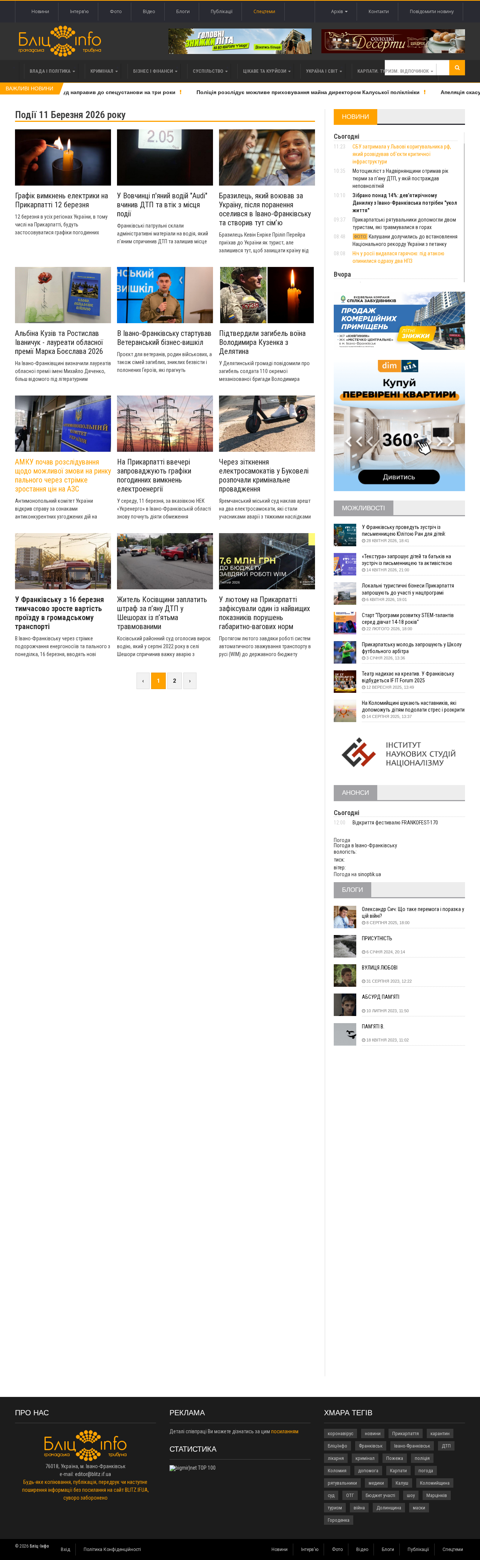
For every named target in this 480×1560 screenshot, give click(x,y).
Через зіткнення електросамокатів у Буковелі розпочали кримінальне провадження (264, 475)
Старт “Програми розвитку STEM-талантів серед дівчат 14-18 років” (408, 618)
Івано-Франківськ (412, 1446)
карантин (440, 1433)
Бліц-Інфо (337, 1446)
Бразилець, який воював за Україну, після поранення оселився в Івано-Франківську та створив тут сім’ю (265, 209)
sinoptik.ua (369, 874)
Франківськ (370, 1446)
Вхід (65, 1549)
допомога (368, 1470)
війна (359, 1508)
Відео (149, 11)
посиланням (284, 1431)
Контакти (379, 11)
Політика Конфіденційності (112, 1549)
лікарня (336, 1458)
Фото (116, 11)
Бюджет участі (380, 1495)
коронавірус (340, 1433)
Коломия (337, 1470)
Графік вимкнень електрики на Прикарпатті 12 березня (61, 200)
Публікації (221, 11)
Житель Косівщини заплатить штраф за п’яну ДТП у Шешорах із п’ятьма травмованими (162, 613)
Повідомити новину (432, 11)
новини (373, 1433)
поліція (422, 1458)
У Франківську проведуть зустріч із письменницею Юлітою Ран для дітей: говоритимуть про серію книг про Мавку (407, 530)
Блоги (183, 11)
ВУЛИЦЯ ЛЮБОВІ (380, 968)
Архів (338, 11)
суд (331, 1495)
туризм (335, 1508)
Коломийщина (435, 1483)
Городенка (339, 1520)
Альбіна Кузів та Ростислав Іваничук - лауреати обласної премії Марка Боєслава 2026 (59, 342)
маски (419, 1508)
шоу (411, 1495)
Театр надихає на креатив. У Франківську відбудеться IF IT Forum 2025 (408, 677)
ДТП (446, 1446)
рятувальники (342, 1483)
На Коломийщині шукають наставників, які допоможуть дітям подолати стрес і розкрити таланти (413, 706)
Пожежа (394, 1458)
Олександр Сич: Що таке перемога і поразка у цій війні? (413, 912)
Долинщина (388, 1508)
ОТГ (350, 1495)
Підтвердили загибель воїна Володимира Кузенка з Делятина (262, 342)
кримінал (365, 1458)
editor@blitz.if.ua (93, 1474)
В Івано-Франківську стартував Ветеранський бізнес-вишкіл (164, 338)
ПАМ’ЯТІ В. (373, 1027)
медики (376, 1483)
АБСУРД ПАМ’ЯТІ (380, 997)
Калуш (402, 1483)
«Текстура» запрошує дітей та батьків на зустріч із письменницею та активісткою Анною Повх (407, 559)
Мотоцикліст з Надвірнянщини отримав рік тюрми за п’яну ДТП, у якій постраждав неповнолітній (400, 178)
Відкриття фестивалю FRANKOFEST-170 (395, 823)
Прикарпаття (405, 1433)
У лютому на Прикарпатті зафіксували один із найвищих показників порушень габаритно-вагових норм (264, 613)
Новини (40, 11)
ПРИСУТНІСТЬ (377, 938)
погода (425, 1470)
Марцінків (436, 1495)
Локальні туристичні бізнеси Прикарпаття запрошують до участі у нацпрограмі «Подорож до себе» (408, 589)
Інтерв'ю (79, 11)
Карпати (398, 1470)
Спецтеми (264, 11)
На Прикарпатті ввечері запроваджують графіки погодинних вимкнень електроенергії (154, 475)
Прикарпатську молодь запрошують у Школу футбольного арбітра (412, 647)
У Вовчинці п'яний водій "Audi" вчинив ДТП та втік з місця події (162, 204)
